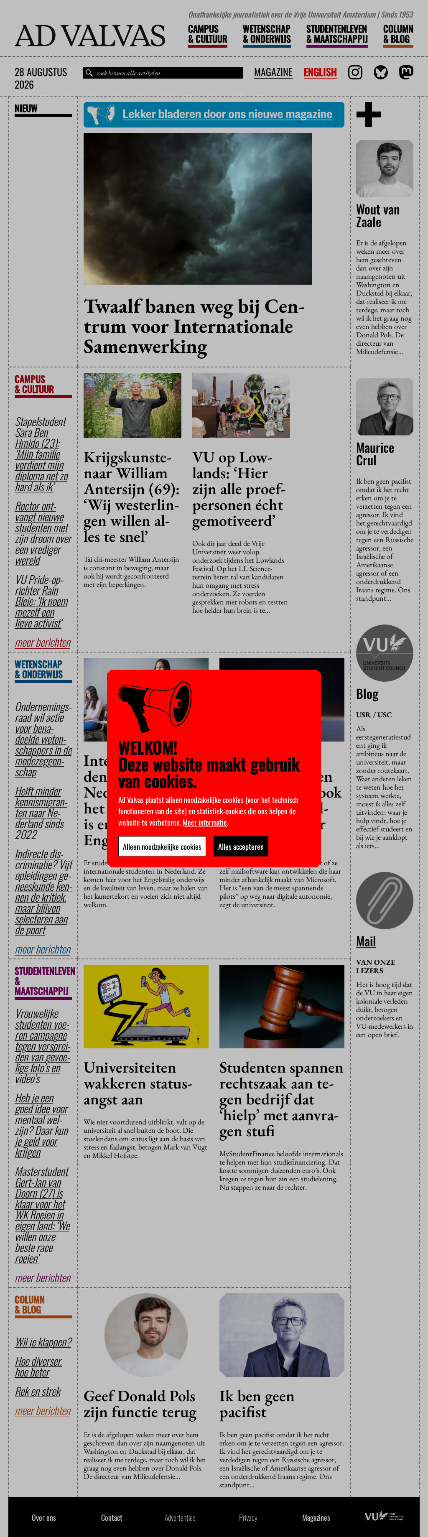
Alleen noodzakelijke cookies (162, 846)
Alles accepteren (241, 846)
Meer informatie (205, 821)
